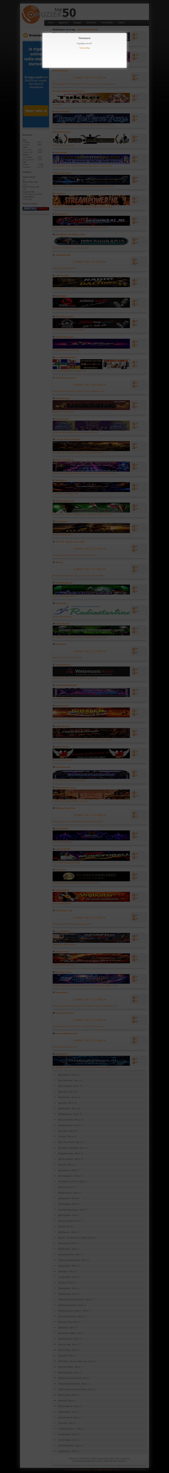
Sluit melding (84, 48)
